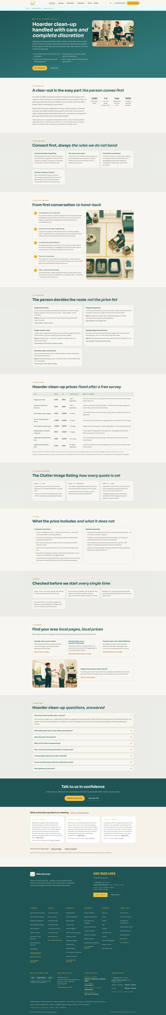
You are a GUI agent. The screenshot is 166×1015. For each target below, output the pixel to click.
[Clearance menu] (85, 3)
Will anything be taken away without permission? (83, 730)
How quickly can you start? (83, 768)
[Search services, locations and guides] (110, 3)
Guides (96, 3)
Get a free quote (39, 68)
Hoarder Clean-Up (48, 8)
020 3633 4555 (93, 798)
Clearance (80, 3)
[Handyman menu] (75, 3)
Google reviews (45, 1007)
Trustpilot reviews (34, 1007)
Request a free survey (74, 798)
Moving (60, 3)
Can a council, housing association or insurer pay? (83, 749)
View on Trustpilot (55, 840)
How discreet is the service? (83, 737)
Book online (54, 68)
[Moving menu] (64, 3)
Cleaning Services (36, 8)
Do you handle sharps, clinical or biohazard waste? (83, 762)
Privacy (52, 1007)
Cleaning (52, 3)
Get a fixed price (133, 3)
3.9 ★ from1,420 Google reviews (79, 813)
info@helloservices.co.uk (100, 878)
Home (27, 8)
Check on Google (56, 849)
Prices (90, 3)
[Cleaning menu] (56, 3)
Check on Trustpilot (71, 849)
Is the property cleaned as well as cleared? (83, 756)
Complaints (63, 1007)
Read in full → (40, 837)
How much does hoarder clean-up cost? (83, 715)
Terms (57, 1007)
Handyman (70, 3)
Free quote (115, 895)
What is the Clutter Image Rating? (83, 743)
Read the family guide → (88, 677)
